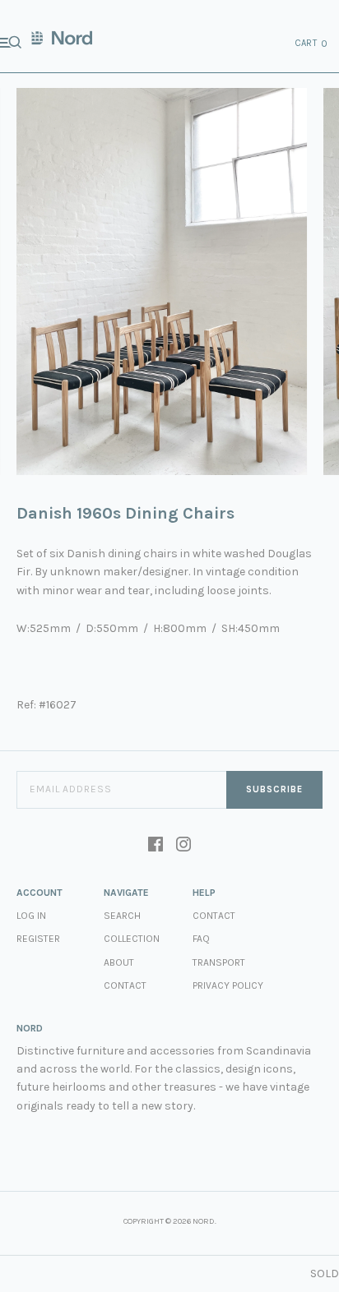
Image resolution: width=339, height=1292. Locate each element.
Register (38, 938)
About (119, 962)
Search (122, 915)
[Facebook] (155, 846)
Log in (31, 915)
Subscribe (274, 789)
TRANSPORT (219, 962)
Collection (132, 938)
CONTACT (214, 915)
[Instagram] (183, 846)
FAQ (201, 938)
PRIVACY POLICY (228, 985)
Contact (125, 985)
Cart (311, 43)
